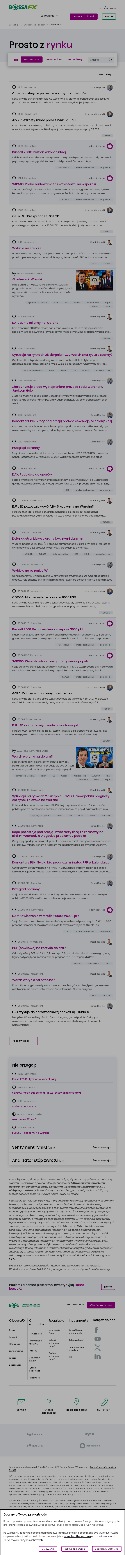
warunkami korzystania (77, 1536)
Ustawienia (48, 1548)
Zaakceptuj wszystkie (106, 1548)
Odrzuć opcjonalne (74, 1548)
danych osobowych (31, 1540)
